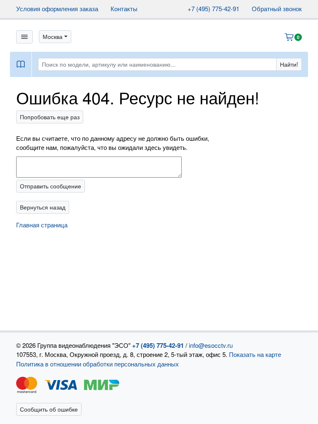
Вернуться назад (42, 207)
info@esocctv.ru (211, 345)
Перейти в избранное (251, 401)
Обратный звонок (277, 8)
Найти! (289, 64)
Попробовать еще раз (50, 117)
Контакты (124, 8)
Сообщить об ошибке (49, 409)
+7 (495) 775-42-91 (213, 8)
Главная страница (41, 224)
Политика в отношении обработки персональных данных (97, 363)
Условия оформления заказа (57, 8)
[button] (55, 36)
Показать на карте (255, 354)
